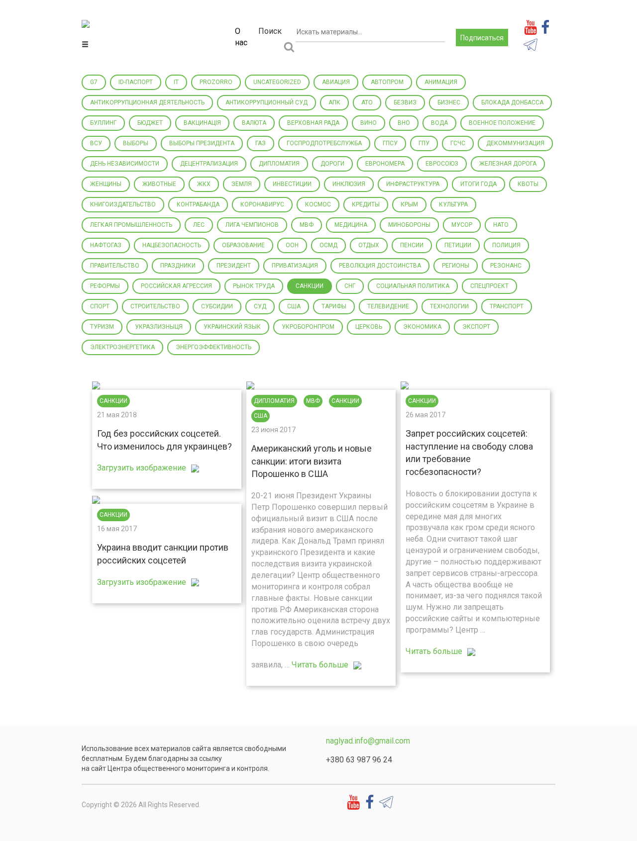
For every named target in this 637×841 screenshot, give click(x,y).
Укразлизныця (159, 326)
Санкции (309, 285)
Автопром (387, 82)
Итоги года (478, 184)
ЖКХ (204, 184)
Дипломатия (279, 163)
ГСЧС (457, 143)
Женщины (105, 184)
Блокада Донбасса (512, 102)
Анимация (441, 82)
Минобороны (409, 224)
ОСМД (328, 245)
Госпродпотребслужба (324, 143)
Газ (260, 143)
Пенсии (412, 245)
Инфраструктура (412, 184)
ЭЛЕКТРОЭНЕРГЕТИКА (122, 347)
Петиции (457, 245)
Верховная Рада (313, 122)
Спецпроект (489, 285)
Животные (159, 184)
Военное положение (502, 122)
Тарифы (333, 306)
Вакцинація (202, 122)
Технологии (449, 306)
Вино (368, 122)
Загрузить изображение (141, 467)
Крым (409, 204)
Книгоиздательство (123, 204)
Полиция (506, 245)
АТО (367, 102)
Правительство (114, 265)
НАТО (501, 224)
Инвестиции (292, 184)
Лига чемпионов (252, 224)
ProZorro (216, 82)
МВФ (307, 224)
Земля (241, 184)
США (294, 306)
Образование (243, 245)
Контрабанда (198, 204)
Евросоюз (441, 163)
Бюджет (150, 122)
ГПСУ (390, 143)
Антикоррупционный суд (266, 102)
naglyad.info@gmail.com (368, 741)
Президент (233, 265)
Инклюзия (348, 184)
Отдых (368, 245)
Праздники (178, 265)
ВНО (404, 122)
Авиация (336, 82)
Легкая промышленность (131, 224)
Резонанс (506, 265)
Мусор (461, 224)
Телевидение (388, 306)
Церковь (368, 326)
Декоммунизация (515, 143)
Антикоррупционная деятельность (147, 102)
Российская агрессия (176, 285)
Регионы (455, 265)
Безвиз (405, 102)
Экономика (422, 326)
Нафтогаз (105, 245)
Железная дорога (507, 163)
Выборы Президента (201, 143)
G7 (94, 82)
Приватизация (295, 265)
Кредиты (366, 204)
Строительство (155, 306)
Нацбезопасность (171, 245)
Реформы (105, 285)
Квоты (528, 184)
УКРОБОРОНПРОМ (308, 326)
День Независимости (124, 163)
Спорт (99, 306)
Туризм (102, 326)
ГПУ (424, 143)
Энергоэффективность (213, 347)
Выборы (135, 143)
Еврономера (385, 163)
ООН (292, 245)
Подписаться (482, 38)
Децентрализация (209, 163)
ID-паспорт (135, 82)
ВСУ (96, 143)
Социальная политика (412, 285)
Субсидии (217, 306)
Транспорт (507, 306)
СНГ (349, 285)
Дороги (332, 163)
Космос (318, 204)
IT (176, 82)
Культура (453, 204)
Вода (439, 122)
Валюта (254, 122)
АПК (334, 102)
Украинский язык (232, 326)
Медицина (350, 224)
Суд (260, 306)
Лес (199, 224)
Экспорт (476, 326)
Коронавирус (262, 204)
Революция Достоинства (380, 265)
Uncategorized (277, 82)
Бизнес (448, 102)
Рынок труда (254, 285)
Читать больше (320, 664)
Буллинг (103, 122)
